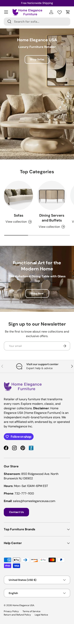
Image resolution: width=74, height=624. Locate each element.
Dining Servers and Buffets (51, 218)
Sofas (18, 215)
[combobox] (37, 22)
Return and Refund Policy (17, 614)
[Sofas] (18, 195)
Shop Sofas (37, 59)
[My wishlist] (59, 11)
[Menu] (6, 12)
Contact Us (16, 512)
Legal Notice (41, 614)
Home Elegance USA (23, 605)
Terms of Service (31, 611)
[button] (68, 12)
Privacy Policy (11, 611)
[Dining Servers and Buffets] (51, 195)
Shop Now (37, 293)
